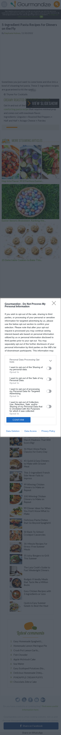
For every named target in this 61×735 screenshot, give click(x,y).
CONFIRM (18, 420)
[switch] (48, 368)
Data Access (30, 431)
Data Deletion (13, 431)
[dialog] (30, 367)
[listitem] (30, 360)
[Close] (55, 304)
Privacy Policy (48, 431)
